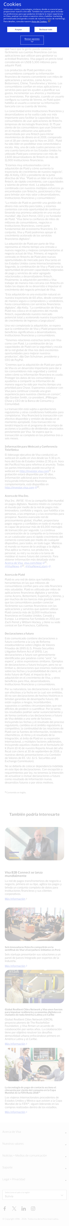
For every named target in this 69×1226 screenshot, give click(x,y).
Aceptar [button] (18, 29)
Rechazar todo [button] (45, 29)
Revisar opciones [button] (32, 38)
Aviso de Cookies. (39, 21)
